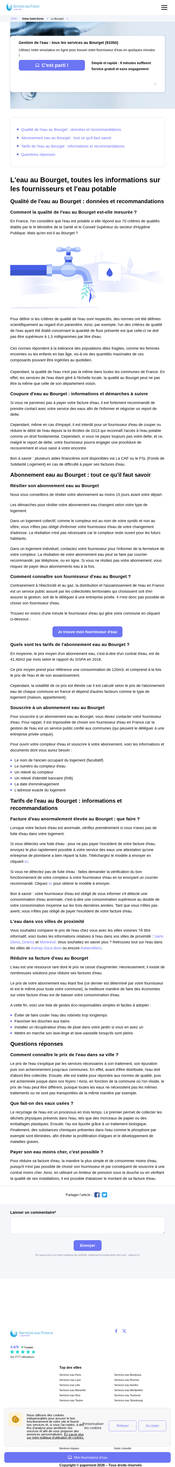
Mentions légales (69, 1448)
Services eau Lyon (70, 1380)
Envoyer (87, 1245)
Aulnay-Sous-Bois (46, 948)
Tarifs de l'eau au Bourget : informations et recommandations (72, 146)
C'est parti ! (55, 65)
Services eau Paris (70, 1374)
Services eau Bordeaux (127, 1374)
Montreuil (47, 942)
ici (26, 861)
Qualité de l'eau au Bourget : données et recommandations (71, 129)
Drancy (28, 942)
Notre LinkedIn (122, 1448)
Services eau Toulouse (127, 1395)
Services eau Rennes (126, 1380)
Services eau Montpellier (128, 1390)
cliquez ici (134, 1255)
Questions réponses (38, 154)
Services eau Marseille (72, 1390)
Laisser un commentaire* (33, 1212)
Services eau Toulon (71, 1400)
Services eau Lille (69, 1385)
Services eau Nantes (126, 1385)
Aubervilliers (90, 948)
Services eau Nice (69, 1395)
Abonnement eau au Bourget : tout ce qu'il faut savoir (66, 138)
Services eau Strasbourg (128, 1400)
